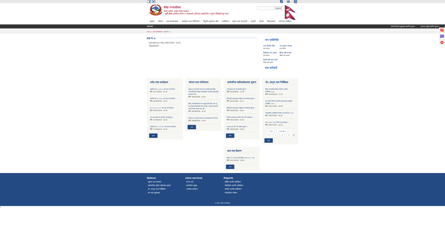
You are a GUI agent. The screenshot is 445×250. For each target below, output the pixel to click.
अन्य (153, 136)
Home (149, 32)
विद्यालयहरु (271, 21)
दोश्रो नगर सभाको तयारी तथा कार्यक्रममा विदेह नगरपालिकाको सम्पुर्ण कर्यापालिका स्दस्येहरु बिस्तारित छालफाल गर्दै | (203, 91)
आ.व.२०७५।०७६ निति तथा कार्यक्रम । (277, 122)
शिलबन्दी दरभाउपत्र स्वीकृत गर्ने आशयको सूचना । (241, 98)
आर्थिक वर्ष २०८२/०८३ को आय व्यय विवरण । (163, 98)
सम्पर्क (261, 21)
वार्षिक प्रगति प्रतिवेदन (233, 182)
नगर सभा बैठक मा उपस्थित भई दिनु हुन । (162, 117)
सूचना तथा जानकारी (239, 21)
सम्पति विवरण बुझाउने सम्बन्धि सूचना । (399, 26)
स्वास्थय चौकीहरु (285, 21)
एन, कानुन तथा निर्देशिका (157, 189)
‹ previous (282, 131)
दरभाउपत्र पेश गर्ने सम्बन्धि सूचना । (237, 89)
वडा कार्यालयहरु (172, 21)
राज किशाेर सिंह (269, 46)
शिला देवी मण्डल (285, 53)
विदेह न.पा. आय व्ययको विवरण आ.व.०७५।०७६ (240, 158)
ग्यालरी (253, 21)
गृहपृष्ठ (152, 21)
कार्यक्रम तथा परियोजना (191, 21)
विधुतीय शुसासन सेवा (210, 21)
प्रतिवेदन (225, 21)
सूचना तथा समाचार (154, 182)
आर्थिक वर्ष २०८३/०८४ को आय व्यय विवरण (162, 89)
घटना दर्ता (189, 182)
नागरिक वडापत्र (192, 189)
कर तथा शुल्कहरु (154, 193)
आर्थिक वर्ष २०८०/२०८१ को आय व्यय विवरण (163, 127)
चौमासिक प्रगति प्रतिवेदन (234, 185)
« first (271, 131)
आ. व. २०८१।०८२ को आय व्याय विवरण (162, 108)
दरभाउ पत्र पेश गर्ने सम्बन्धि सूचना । (237, 127)
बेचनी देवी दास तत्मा (270, 60)
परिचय (160, 21)
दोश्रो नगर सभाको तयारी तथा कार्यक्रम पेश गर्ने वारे (203, 118)
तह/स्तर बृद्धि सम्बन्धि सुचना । (426, 26)
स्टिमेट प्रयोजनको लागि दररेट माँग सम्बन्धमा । (240, 117)
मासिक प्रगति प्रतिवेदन (233, 189)
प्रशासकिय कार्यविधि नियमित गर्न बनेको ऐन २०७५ (279, 113)
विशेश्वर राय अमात (270, 53)
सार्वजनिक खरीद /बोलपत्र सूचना (159, 185)
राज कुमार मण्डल (286, 46)
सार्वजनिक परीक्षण (231, 193)
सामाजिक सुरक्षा (191, 185)
